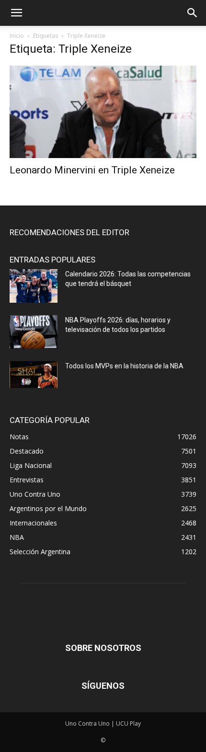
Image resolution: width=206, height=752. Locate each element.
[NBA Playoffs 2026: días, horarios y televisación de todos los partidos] (33, 332)
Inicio (17, 36)
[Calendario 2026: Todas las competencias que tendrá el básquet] (33, 286)
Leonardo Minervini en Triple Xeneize (92, 170)
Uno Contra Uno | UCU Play (103, 723)
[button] (16, 13)
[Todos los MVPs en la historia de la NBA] (33, 374)
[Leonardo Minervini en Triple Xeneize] (103, 112)
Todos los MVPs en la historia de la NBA (124, 366)
